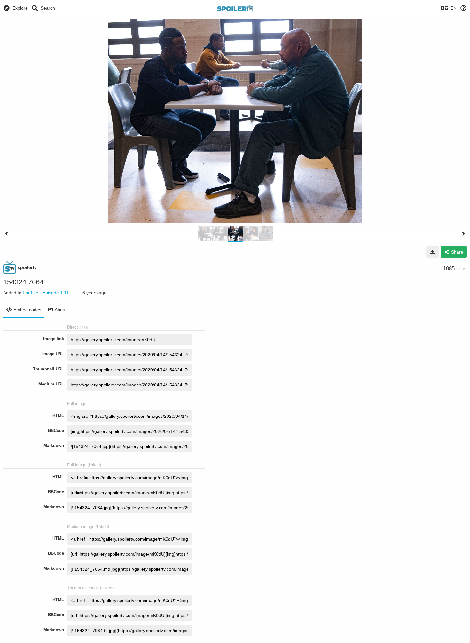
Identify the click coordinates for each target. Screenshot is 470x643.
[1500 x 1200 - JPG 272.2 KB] (432, 252)
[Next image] (463, 233)
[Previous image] (6, 233)
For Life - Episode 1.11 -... (49, 292)
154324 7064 (23, 282)
